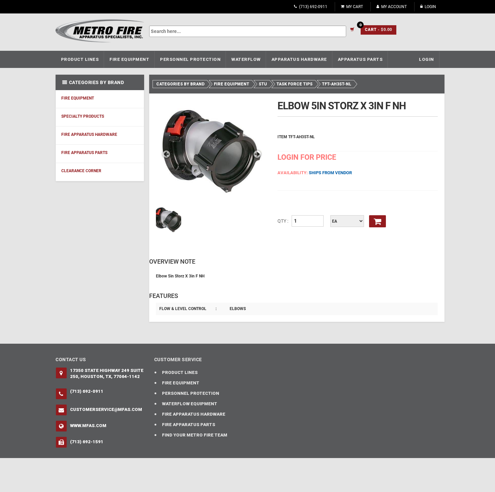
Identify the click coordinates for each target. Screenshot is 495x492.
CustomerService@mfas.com (106, 409)
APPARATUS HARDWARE (299, 59)
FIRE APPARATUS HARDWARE (89, 134)
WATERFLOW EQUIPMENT (189, 403)
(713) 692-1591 (86, 441)
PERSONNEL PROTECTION (190, 59)
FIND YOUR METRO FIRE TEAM (194, 435)
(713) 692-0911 (313, 6)
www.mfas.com (88, 425)
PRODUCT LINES (80, 59)
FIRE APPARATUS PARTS (84, 152)
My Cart (354, 6)
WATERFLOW (246, 59)
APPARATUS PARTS (360, 59)
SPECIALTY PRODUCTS (82, 116)
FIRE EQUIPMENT (129, 59)
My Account (394, 6)
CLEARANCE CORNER (81, 170)
